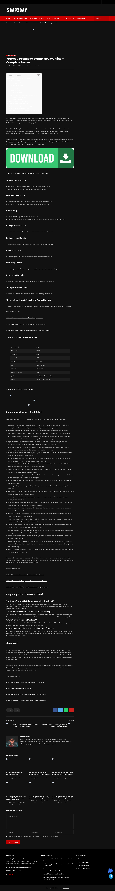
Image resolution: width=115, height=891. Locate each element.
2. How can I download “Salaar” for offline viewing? (24, 107)
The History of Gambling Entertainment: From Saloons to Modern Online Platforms (57, 870)
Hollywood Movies (36, 18)
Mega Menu (81, 18)
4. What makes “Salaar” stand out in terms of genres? (25, 110)
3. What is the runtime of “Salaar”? (20, 108)
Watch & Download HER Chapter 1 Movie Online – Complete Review (27, 587)
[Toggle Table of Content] (38, 75)
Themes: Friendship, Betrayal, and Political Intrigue (24, 95)
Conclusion (12, 112)
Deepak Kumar (11, 65)
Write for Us (69, 18)
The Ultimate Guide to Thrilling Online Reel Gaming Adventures (56, 878)
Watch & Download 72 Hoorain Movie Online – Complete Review (63, 797)
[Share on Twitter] (60, 710)
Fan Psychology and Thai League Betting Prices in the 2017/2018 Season (58, 865)
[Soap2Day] (17, 10)
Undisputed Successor (17, 85)
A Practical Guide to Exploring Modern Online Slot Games (58, 860)
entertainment (34, 562)
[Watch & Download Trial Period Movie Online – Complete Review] (9, 725)
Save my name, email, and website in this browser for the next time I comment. (33, 836)
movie (11, 142)
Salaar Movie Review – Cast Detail (18, 101)
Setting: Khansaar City (17, 80)
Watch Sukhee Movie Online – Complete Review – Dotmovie (25, 682)
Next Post (71, 721)
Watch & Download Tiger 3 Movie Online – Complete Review (40, 773)
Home (8, 18)
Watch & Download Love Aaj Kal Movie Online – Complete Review (63, 773)
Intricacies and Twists (16, 87)
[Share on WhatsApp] (66, 710)
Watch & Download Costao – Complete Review (16, 773)
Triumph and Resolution (17, 94)
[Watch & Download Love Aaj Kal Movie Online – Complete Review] (63, 764)
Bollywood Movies (20, 18)
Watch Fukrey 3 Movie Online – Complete (19, 688)
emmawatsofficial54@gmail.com (21, 867)
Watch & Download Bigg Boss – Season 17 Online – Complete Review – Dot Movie (16, 798)
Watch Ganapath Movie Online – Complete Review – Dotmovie (26, 694)
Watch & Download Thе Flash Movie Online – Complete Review (26, 701)
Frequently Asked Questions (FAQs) (19, 103)
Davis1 (9, 777)
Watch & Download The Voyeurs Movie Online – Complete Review (54, 725)
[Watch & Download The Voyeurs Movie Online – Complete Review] (71, 725)
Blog (79, 859)
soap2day (66, 888)
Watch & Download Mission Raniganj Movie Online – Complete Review (28, 330)
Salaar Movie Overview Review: (17, 97)
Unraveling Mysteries (16, 92)
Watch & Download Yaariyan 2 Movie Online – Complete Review (26, 324)
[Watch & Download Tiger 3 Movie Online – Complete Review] (40, 764)
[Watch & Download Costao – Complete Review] (17, 764)
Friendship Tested (15, 90)
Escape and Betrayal (16, 82)
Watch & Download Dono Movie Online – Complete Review (24, 318)
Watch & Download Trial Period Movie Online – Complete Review (25, 725)
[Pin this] (71, 710)
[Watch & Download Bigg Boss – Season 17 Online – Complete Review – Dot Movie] (17, 788)
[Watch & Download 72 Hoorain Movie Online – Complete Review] (63, 788)
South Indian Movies (54, 18)
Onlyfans (10, 874)
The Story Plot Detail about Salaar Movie (20, 78)
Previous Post (10, 721)
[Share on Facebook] (55, 710)
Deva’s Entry (14, 83)
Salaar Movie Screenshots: (16, 99)
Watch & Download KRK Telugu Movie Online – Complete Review (26, 581)
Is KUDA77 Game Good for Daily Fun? (54, 874)
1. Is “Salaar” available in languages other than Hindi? (25, 105)
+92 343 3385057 (16, 871)
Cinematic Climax (15, 89)
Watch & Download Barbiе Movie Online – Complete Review (25, 575)
